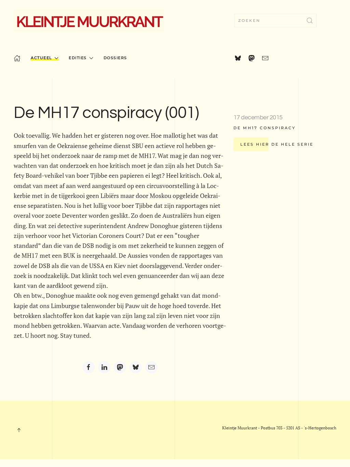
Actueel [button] (41, 57)
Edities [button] (78, 57)
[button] (19, 430)
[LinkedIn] (104, 367)
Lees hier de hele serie (276, 144)
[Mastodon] (120, 367)
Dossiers (115, 57)
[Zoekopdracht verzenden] (310, 20)
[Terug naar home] (89, 20)
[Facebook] (88, 367)
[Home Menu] (17, 58)
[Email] (151, 367)
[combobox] (275, 20)
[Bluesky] (136, 367)
